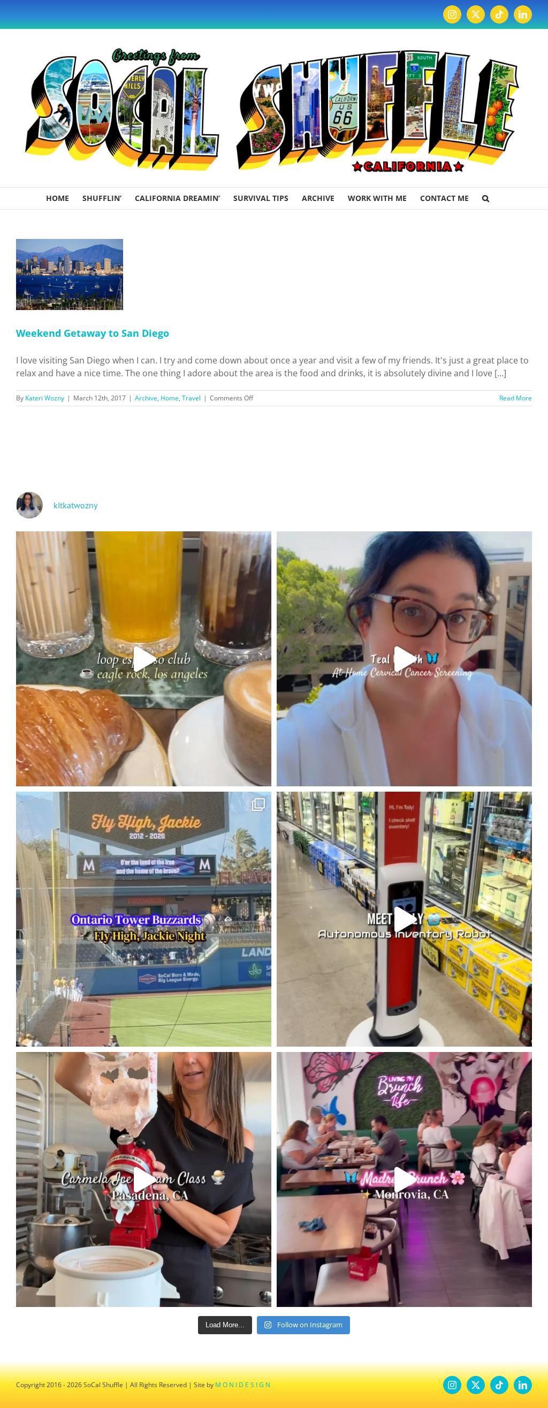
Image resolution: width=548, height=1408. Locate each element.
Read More (515, 398)
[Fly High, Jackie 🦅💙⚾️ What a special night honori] (143, 919)
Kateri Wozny (44, 398)
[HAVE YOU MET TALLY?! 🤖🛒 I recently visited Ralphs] (404, 919)
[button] (485, 198)
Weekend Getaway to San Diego (92, 333)
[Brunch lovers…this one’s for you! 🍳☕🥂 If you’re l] (404, 1179)
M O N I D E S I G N (242, 1384)
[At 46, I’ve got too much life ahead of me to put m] (404, 658)
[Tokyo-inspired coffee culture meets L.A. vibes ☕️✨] (143, 658)
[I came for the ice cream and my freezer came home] (143, 1179)
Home (170, 398)
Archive (146, 398)
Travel (191, 398)
